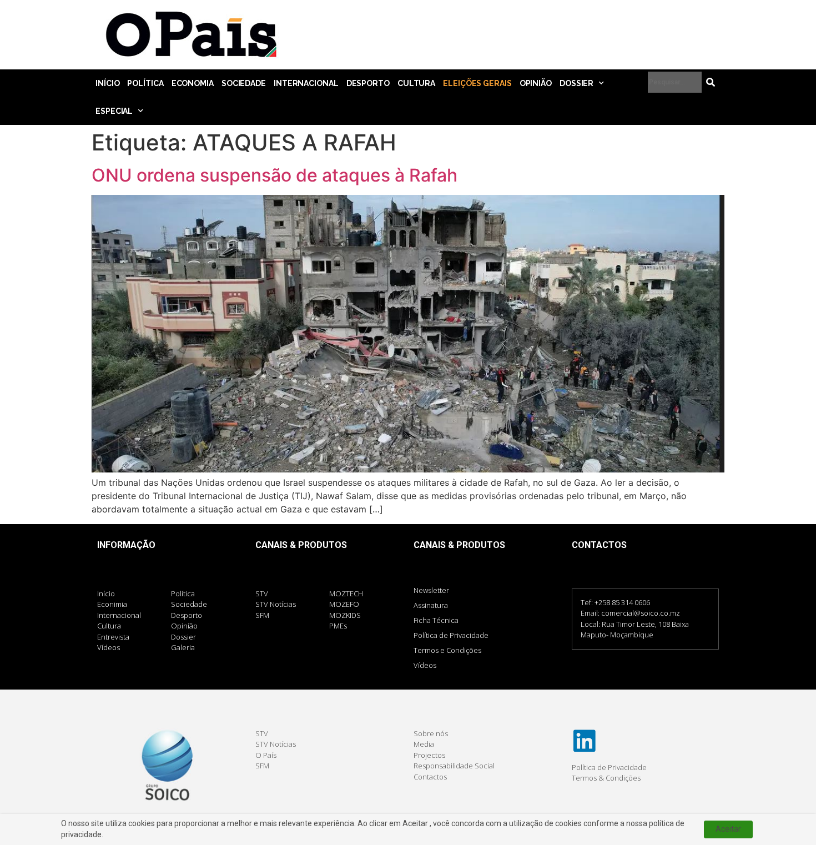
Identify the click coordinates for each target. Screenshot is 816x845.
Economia (193, 83)
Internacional (306, 83)
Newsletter (431, 590)
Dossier (576, 83)
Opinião (536, 83)
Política (145, 83)
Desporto (368, 83)
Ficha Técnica (436, 620)
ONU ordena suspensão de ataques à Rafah (274, 175)
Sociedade (243, 83)
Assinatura (431, 605)
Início (107, 83)
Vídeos (425, 665)
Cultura (416, 83)
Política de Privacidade (451, 635)
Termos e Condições (447, 650)
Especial (114, 111)
